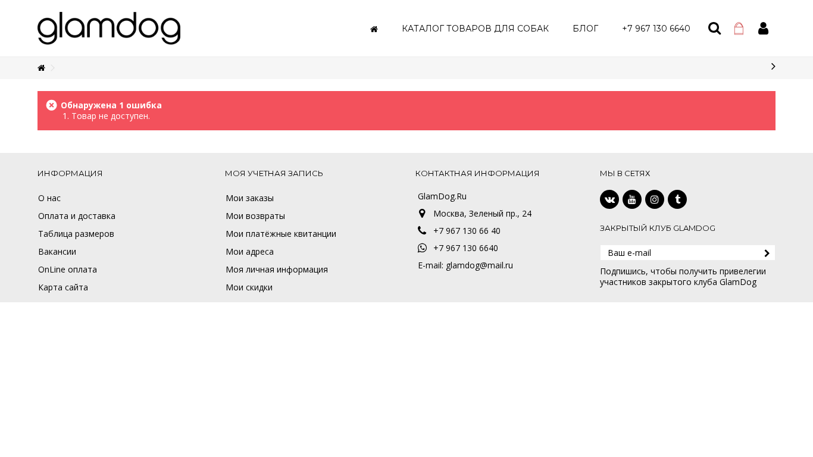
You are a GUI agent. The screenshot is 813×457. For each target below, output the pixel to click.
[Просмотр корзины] (739, 28)
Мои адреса (250, 251)
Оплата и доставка (76, 216)
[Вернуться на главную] (41, 68)
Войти (763, 28)
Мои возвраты (255, 216)
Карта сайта (63, 287)
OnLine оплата (67, 269)
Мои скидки (249, 287)
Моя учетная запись (274, 173)
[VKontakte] (609, 199)
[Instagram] (654, 199)
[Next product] (773, 66)
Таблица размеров (76, 233)
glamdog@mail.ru (479, 265)
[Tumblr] (677, 199)
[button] (475, 28)
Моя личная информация (277, 269)
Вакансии (57, 251)
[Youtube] (632, 199)
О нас (49, 198)
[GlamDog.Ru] (108, 27)
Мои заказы (250, 198)
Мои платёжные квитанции (281, 233)
